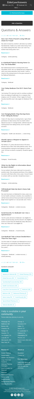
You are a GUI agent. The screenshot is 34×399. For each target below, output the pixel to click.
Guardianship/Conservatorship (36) (12, 282)
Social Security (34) (20, 297)
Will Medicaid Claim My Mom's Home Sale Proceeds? (15, 190)
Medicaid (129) (26, 289)
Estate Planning (6, 353)
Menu (16, 7)
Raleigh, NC (4, 331)
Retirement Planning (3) (19, 293)
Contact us (21, 355)
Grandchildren (5, 355)
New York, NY (5, 342)
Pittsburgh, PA (5, 321)
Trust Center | (8, 390)
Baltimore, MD (5, 324)
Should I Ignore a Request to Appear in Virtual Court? (14, 140)
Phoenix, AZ (21, 338)
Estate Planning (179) (25, 274)
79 (23, 35)
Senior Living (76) (7, 297)
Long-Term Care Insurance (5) (11, 289)
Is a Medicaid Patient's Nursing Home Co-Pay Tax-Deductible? (15, 63)
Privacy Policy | (15, 390)
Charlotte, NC (5, 328)
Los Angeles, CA (6, 335)
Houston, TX (5, 333)
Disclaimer (21, 353)
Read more (5, 53)
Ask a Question (17, 23)
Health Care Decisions (7, 357)
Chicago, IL (21, 321)
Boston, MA (4, 326)
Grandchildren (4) (22, 278)
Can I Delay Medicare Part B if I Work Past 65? (16, 89)
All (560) (5, 270)
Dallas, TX (21, 326)
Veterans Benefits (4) (8, 305)
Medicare (4, 372)
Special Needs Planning (8, 381)
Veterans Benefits (6, 384)
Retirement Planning (7, 374)
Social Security (5, 379)
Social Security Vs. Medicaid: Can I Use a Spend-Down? (15, 214)
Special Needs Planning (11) (10, 301)
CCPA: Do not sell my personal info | (13, 391)
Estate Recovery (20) (8, 278)
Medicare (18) (6, 293)
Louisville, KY (5, 338)
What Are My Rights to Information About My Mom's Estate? (16, 166)
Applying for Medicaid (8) (9, 274)
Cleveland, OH (22, 324)
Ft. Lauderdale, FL (23, 331)
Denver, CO (21, 328)
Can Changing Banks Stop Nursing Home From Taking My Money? (15, 115)
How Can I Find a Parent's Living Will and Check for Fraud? (15, 40)
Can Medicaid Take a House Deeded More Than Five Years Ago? (16, 237)
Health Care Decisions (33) (10, 285)
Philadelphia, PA (22, 335)
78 (20, 35)
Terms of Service (26, 391)
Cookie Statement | (24, 390)
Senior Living (5, 377)
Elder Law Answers (17, 2)
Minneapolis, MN (6, 340)
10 (17, 35)
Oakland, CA (21, 333)
